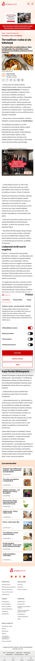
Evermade (20, 649)
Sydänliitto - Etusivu (14, 4)
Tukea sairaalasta (22, 589)
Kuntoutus (20, 584)
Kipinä (26, 654)
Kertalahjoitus (5, 601)
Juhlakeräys (5, 611)
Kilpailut (4, 628)
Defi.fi (19, 619)
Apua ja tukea (22, 582)
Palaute (4, 633)
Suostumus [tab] (6, 300)
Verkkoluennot (5, 594)
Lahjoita (4, 598)
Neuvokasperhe (10, 652)
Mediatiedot (5, 631)
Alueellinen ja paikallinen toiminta (24, 607)
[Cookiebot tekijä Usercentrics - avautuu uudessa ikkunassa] (25, 295)
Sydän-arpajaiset (6, 606)
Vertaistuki (20, 587)
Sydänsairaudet (6, 584)
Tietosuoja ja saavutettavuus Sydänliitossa (6, 637)
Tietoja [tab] (29, 300)
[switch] (30, 333)
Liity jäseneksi (21, 604)
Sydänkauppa (21, 614)
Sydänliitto (21, 598)
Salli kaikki (17, 353)
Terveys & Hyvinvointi (7, 592)
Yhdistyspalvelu (9, 654)
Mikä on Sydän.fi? (7, 623)
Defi (4, 652)
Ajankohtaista (21, 601)
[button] (28, 4)
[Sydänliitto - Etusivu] (17, 570)
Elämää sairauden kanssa (8, 587)
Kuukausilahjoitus (6, 604)
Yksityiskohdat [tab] (17, 300)
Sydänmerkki (19, 652)
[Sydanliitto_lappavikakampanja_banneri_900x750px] (17, 163)
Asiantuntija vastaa (7, 626)
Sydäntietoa (6, 582)
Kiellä (17, 364)
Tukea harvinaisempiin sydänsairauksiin (23, 611)
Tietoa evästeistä (6, 641)
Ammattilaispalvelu (19, 654)
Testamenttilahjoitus (7, 609)
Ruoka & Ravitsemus (12, 33)
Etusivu (4, 33)
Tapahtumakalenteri (23, 616)
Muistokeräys (5, 613)
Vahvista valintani (17, 358)
